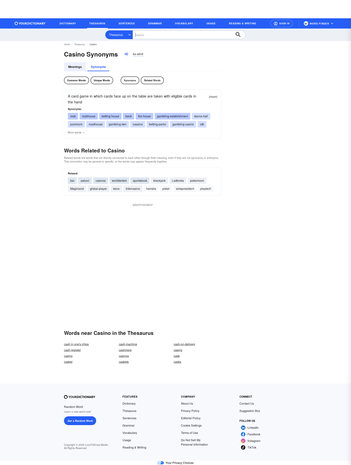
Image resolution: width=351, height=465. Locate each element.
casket (68, 362)
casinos (101, 180)
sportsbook (140, 180)
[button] (281, 23)
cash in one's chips (76, 344)
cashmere (125, 350)
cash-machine (128, 344)
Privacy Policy (190, 411)
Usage (126, 440)
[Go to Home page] (30, 23)
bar (72, 180)
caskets (124, 362)
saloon (85, 180)
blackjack (159, 180)
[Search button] (239, 35)
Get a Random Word (80, 421)
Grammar (128, 425)
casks (177, 362)
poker (166, 188)
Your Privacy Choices (180, 463)
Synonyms (98, 67)
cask (177, 356)
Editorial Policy (191, 418)
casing (178, 350)
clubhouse (88, 116)
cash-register (72, 350)
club (73, 116)
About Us (187, 403)
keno (116, 188)
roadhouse (96, 124)
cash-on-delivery (184, 344)
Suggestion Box (249, 411)
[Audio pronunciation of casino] (126, 54)
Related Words (152, 80)
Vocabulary (129, 433)
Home (67, 44)
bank (128, 116)
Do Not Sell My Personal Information (194, 442)
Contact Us (246, 403)
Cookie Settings (191, 425)
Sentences (129, 418)
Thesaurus (116, 35)
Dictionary (129, 403)
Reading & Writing (134, 447)
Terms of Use (189, 433)
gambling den (118, 124)
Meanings (75, 67)
